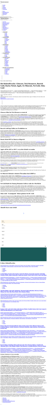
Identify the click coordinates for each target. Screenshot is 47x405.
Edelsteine (7, 65)
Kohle (6, 56)
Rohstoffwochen (6, 12)
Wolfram (6, 62)
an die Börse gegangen (40, 141)
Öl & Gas (7, 54)
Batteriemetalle (5, 44)
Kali (6, 59)
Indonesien (22, 205)
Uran (6, 55)
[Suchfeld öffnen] (3, 15)
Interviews (5, 14)
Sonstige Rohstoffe (6, 57)
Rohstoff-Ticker (5, 27)
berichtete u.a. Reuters (7, 121)
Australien (7, 73)
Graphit (6, 49)
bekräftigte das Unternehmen (10, 134)
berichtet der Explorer (4, 199)
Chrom (6, 63)
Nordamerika (7, 68)
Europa (6, 70)
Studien (4, 25)
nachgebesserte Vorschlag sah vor (25, 116)
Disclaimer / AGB (3, 164)
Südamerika (7, 69)
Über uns (4, 397)
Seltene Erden (7, 52)
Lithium (4, 7)
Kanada (12, 205)
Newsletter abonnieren (4, 2)
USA (10, 205)
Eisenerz (4, 8)
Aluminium (5, 9)
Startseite (4, 21)
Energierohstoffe (6, 53)
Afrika (6, 71)
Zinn (6, 43)
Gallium (6, 61)
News (4, 11)
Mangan (6, 48)
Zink (6, 42)
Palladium (7, 36)
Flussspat (6, 64)
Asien (6, 72)
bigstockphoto (3, 97)
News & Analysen (6, 22)
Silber (6, 34)
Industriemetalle (5, 37)
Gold (4, 6)
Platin (6, 35)
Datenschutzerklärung (11, 164)
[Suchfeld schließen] (11, 17)
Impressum (5, 398)
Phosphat (6, 58)
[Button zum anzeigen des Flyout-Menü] (0, 3)
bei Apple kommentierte (15, 155)
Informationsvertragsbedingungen (22, 164)
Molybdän (7, 60)
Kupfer (4, 5)
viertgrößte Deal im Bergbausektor (14, 119)
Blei (6, 41)
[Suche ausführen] (12, 17)
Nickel (6, 46)
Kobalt (6, 47)
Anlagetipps (5, 28)
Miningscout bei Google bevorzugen (7, 98)
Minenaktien (5, 13)
